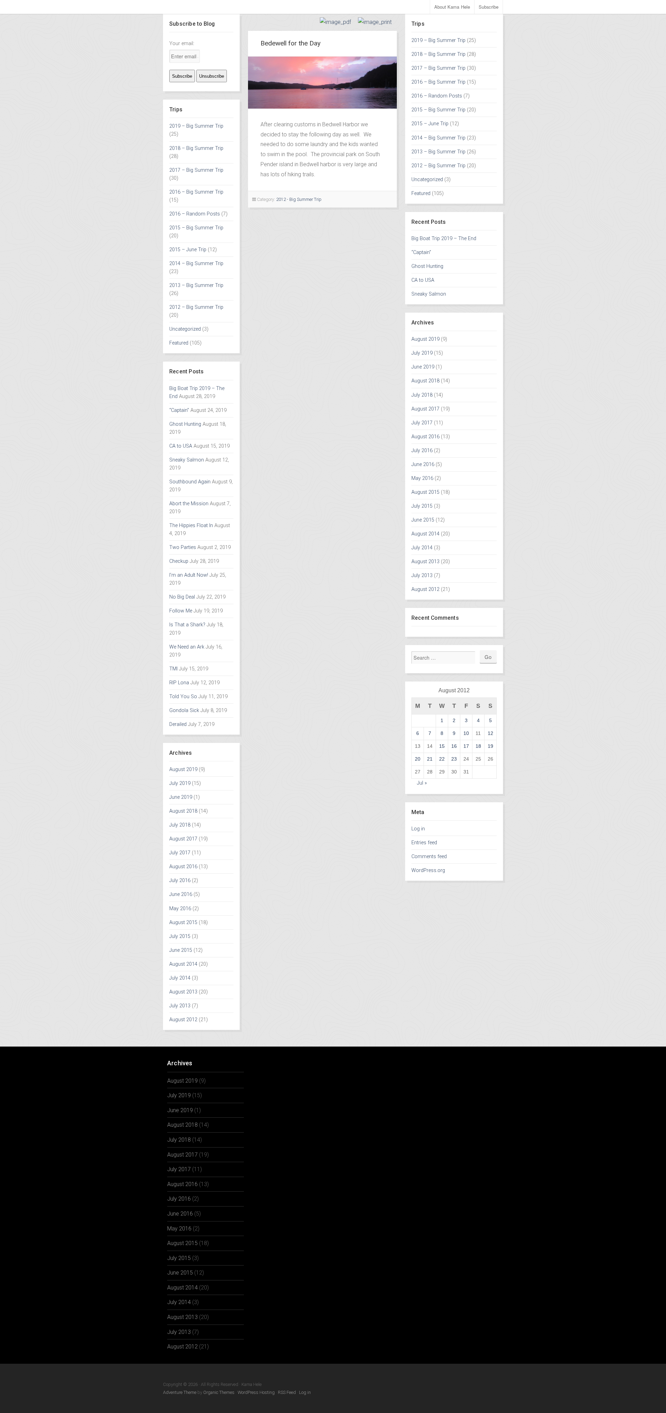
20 (417, 759)
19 (490, 746)
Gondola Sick (184, 710)
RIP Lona (179, 683)
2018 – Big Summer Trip (196, 148)
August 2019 (183, 769)
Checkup (178, 561)
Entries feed (424, 843)
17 (466, 746)
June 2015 (180, 950)
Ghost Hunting (185, 424)
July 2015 (179, 936)
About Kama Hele (452, 6)
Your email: (181, 43)
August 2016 (183, 867)
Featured (178, 343)
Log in (418, 829)
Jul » (422, 783)
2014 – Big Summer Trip (196, 263)
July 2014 (179, 978)
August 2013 (183, 992)
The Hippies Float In (191, 525)
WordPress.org (428, 870)
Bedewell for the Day (291, 43)
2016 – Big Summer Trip (196, 192)
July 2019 (179, 783)
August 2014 (183, 964)
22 (442, 759)
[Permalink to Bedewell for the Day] (322, 83)
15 (442, 746)
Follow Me (180, 611)
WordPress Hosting (256, 1392)
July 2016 (179, 880)
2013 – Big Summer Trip (196, 285)
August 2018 (183, 811)
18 (478, 746)
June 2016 (180, 894)
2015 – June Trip (187, 250)
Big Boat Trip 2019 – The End (443, 239)
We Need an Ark (186, 647)
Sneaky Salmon (186, 460)
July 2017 (179, 853)
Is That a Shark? (187, 625)
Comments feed (429, 857)
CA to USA (180, 446)
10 (466, 733)
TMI (173, 669)
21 (430, 759)
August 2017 (183, 839)
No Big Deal (182, 597)
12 (490, 733)
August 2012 (183, 1020)
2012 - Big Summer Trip (299, 199)
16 (454, 746)
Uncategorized (185, 329)
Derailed (178, 724)
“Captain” (179, 410)
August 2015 (183, 922)
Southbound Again (190, 482)
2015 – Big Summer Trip (196, 228)
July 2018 (179, 825)
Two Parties (182, 547)
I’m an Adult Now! (188, 575)
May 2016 (180, 909)
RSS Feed (287, 1392)
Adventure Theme (179, 1392)
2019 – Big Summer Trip (196, 126)
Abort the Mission (188, 504)
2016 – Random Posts (194, 214)
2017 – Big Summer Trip (196, 170)
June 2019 (180, 797)
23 (454, 759)
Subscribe (488, 6)
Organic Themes (218, 1392)
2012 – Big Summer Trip (196, 307)
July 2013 (179, 1006)
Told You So (183, 697)
